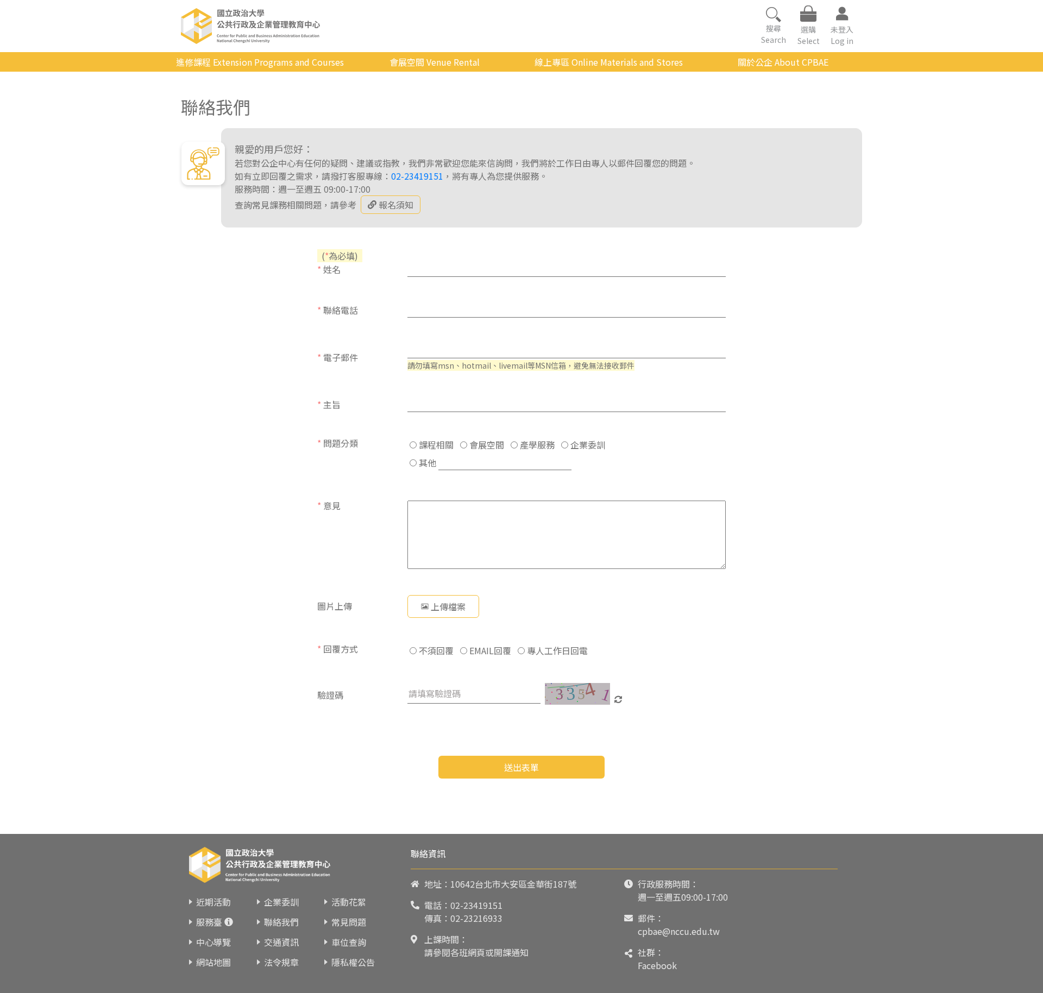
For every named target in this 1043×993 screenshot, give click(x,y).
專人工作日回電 (556, 650)
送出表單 (521, 767)
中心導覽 (213, 941)
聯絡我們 (281, 921)
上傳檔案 (448, 606)
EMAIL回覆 (489, 650)
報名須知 (396, 204)
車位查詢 (348, 941)
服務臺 (209, 921)
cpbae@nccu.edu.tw (679, 931)
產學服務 (536, 444)
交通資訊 (281, 941)
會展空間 (485, 444)
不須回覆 (435, 650)
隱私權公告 (353, 962)
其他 (426, 462)
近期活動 (213, 901)
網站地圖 (213, 962)
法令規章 (281, 962)
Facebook (657, 965)
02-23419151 (417, 175)
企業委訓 (586, 444)
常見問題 (348, 921)
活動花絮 (348, 901)
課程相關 (435, 444)
